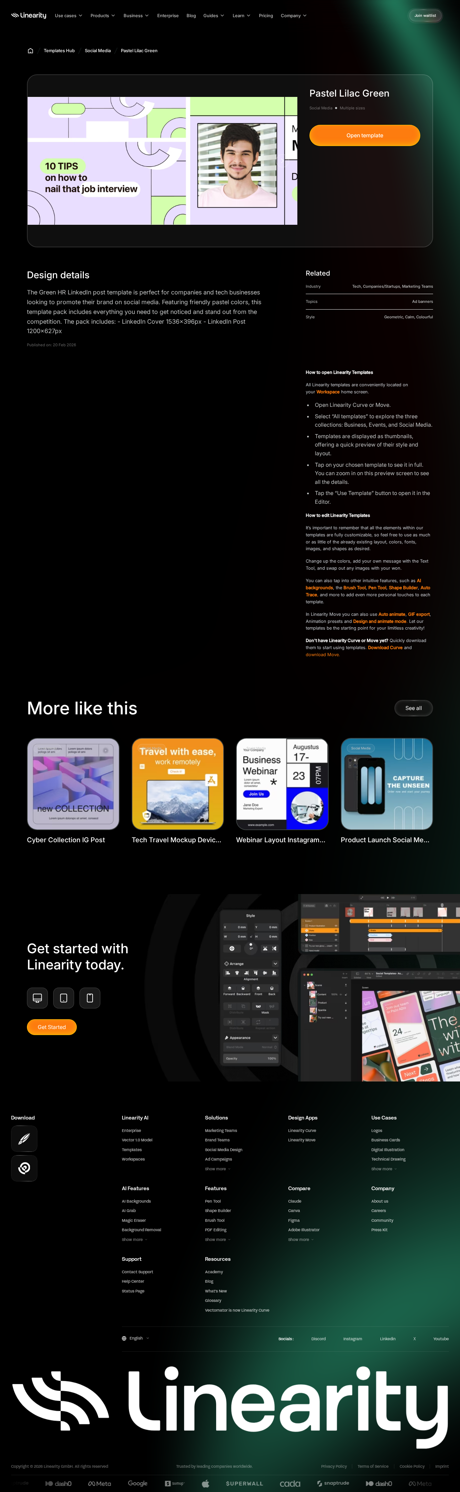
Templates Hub (59, 50)
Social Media (98, 50)
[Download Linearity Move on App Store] (24, 1168)
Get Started (52, 1027)
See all (413, 708)
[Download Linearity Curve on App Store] (24, 1139)
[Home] (28, 15)
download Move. (323, 654)
